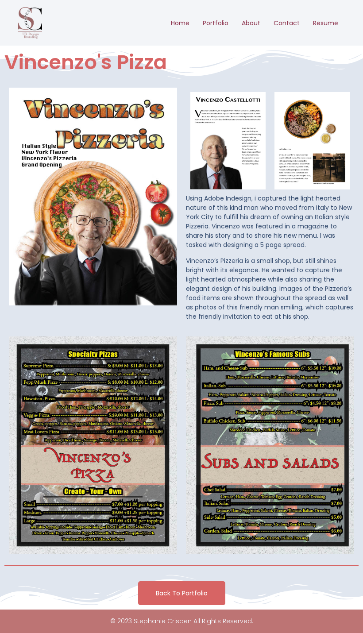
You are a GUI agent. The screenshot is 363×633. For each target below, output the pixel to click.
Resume (325, 23)
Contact (287, 23)
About (251, 23)
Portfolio (215, 23)
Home (180, 23)
